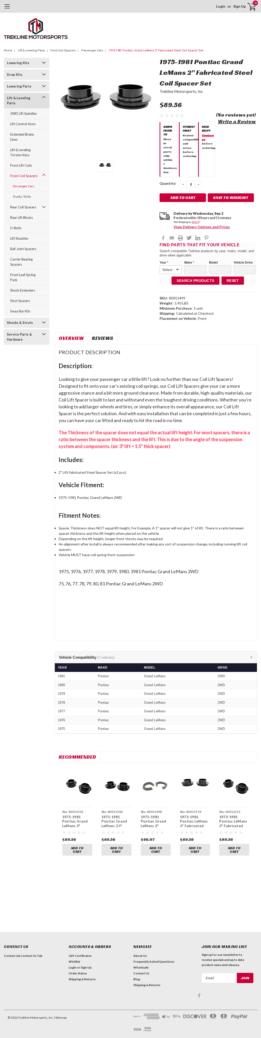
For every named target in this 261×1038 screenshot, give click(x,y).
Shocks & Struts (20, 323)
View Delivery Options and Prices (202, 227)
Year (164, 262)
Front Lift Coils (21, 165)
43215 (195, 221)
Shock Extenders (22, 290)
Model (213, 262)
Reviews (102, 338)
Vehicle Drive (243, 262)
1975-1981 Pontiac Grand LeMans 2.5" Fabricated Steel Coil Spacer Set (116, 826)
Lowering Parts (19, 86)
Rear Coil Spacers (23, 207)
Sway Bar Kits (20, 311)
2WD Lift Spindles (23, 113)
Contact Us (141, 973)
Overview (71, 338)
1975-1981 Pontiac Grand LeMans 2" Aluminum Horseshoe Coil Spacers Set (154, 828)
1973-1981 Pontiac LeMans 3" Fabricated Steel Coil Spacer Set (234, 826)
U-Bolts (15, 228)
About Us (140, 956)
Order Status (78, 973)
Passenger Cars (92, 50)
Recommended (77, 757)
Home (8, 50)
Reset (233, 281)
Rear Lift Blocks (21, 217)
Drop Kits (14, 75)
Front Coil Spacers (63, 50)
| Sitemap (60, 1017)
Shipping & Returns (82, 979)
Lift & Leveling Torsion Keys (20, 152)
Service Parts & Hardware (19, 336)
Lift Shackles (19, 238)
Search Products (195, 281)
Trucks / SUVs (22, 196)
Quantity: (168, 183)
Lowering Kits (18, 63)
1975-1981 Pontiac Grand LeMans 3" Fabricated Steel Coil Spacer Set (77, 826)
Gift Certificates (80, 956)
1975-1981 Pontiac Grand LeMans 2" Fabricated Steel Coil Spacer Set (156, 50)
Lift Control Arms (23, 124)
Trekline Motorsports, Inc (181, 91)
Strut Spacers (20, 301)
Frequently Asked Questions (153, 961)
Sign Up (239, 6)
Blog (136, 979)
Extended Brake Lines (22, 136)
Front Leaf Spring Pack (22, 277)
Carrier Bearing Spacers (21, 261)
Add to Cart (77, 850)
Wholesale (141, 967)
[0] (249, 6)
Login (220, 6)
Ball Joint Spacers (23, 249)
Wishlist (74, 961)
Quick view (77, 786)
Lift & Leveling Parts (31, 50)
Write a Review (237, 121)
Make (189, 262)
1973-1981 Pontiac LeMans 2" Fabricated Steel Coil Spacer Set (195, 826)
